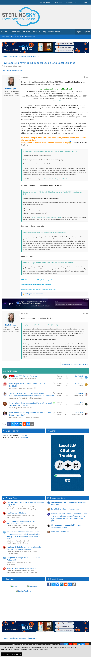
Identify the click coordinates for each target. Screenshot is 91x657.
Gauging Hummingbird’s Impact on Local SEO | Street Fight (41, 325)
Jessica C (80, 385)
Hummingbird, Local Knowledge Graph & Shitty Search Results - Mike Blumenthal (50, 151)
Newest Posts (12, 498)
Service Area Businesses (14, 517)
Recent (34, 32)
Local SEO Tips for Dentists (25, 376)
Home (6, 32)
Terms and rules (33, 644)
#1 (87, 77)
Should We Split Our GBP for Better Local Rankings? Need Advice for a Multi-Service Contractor (31, 394)
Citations (30, 388)
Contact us (14, 644)
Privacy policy (44, 644)
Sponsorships (71, 2)
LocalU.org (58, 2)
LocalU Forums (54, 32)
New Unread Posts (17, 37)
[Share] (83, 77)
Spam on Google (12, 554)
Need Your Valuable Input (16, 513)
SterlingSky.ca (45, 2)
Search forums (30, 37)
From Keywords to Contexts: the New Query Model (46, 217)
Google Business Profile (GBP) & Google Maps (22, 509)
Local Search (32, 378)
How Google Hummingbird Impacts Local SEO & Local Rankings (38, 62)
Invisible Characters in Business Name (21, 568)
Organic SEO (11, 564)
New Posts (26, 32)
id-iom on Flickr (57, 100)
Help (51, 644)
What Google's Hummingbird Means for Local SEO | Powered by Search (44, 232)
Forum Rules (5, 37)
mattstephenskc (14, 417)
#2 (87, 313)
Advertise (23, 644)
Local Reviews (34, 417)
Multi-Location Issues (35, 398)
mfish (11, 408)
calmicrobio (13, 388)
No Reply (42, 32)
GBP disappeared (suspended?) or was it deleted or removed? (22, 522)
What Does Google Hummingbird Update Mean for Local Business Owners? (48, 263)
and (34, 294)
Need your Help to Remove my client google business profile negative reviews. (24, 548)
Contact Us (84, 2)
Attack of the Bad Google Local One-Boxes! (57, 179)
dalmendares (13, 398)
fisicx (81, 378)
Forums (16, 32)
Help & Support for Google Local (17, 543)
